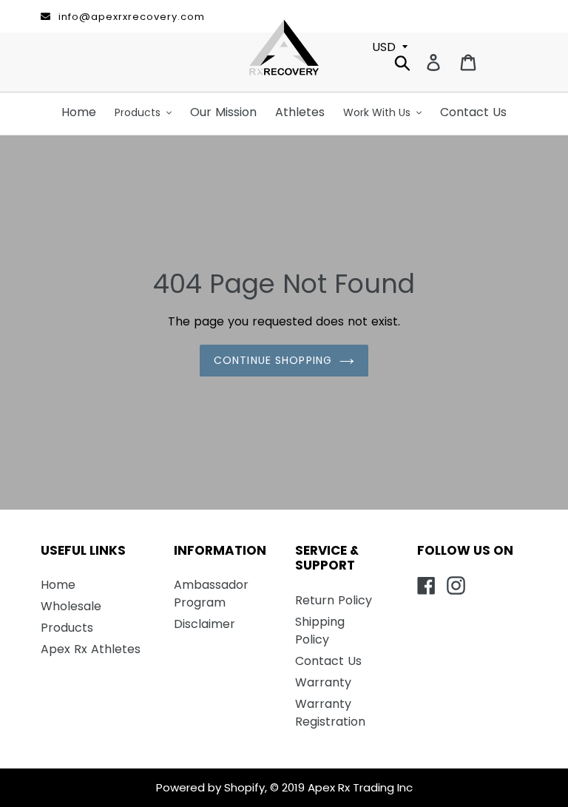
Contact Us (328, 660)
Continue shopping (273, 360)
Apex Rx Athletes (91, 649)
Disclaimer (204, 623)
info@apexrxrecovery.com (131, 17)
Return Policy (333, 600)
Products (67, 627)
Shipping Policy (320, 630)
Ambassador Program (211, 593)
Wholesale (71, 606)
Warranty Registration (330, 712)
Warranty (323, 682)
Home (58, 584)
